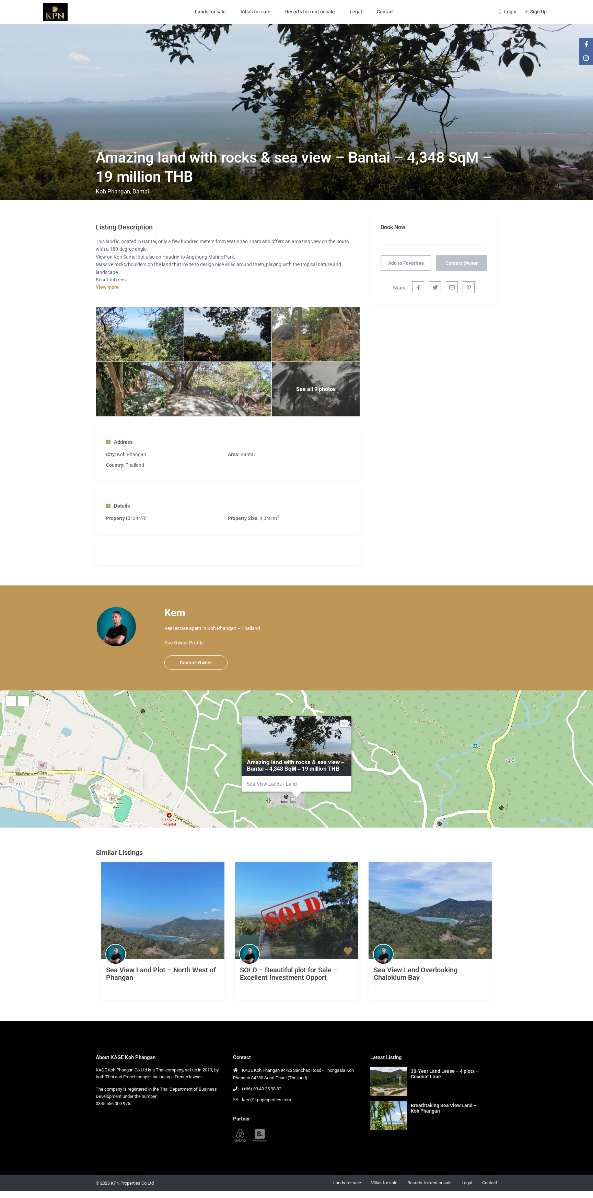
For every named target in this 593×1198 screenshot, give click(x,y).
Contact (385, 11)
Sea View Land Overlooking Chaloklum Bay (415, 973)
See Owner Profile (184, 642)
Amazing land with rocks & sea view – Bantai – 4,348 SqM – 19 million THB (295, 765)
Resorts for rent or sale (310, 11)
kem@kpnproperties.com (266, 1099)
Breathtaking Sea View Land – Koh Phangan (444, 1108)
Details (122, 506)
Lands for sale (210, 11)
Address (123, 442)
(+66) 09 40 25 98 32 (261, 1088)
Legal (356, 11)
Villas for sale (255, 11)
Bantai (140, 191)
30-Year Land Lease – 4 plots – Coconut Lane (445, 1074)
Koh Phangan (113, 191)
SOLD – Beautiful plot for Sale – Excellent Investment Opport (289, 973)
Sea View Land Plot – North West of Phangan (161, 973)
